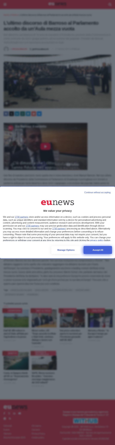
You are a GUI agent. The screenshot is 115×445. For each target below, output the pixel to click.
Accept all (98, 250)
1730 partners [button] (21, 217)
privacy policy (97, 240)
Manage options (66, 250)
